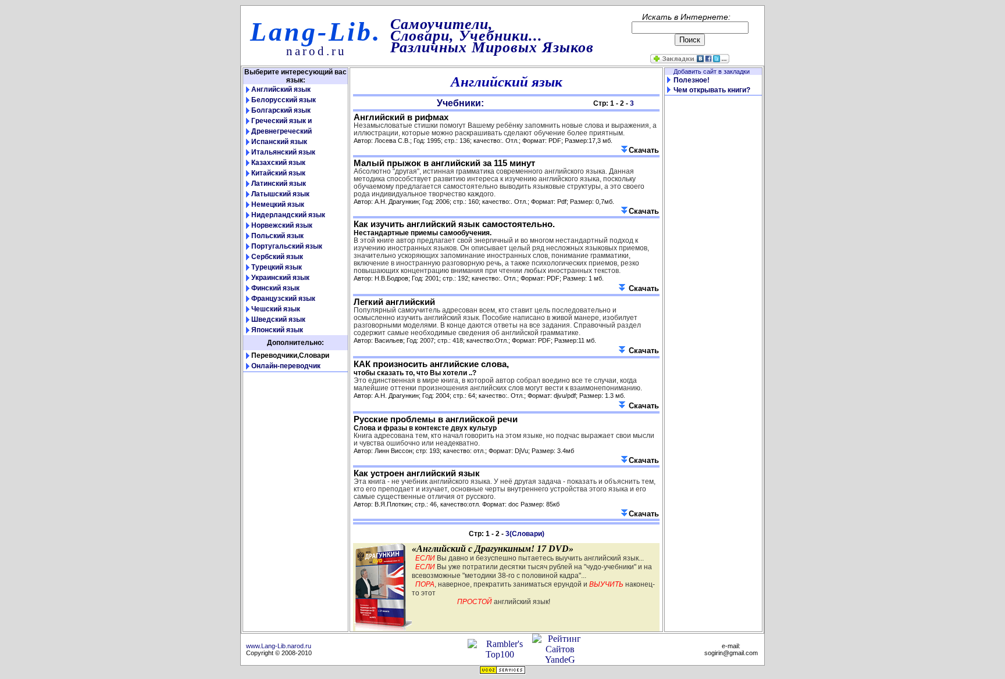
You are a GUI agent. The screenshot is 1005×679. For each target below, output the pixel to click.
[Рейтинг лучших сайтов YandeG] (559, 659)
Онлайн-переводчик (285, 366)
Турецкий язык (276, 267)
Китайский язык (278, 173)
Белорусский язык (283, 100)
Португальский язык (286, 246)
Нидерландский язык (288, 215)
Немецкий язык (277, 204)
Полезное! (691, 80)
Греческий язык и (281, 121)
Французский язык (283, 298)
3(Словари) (524, 534)
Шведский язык (278, 319)
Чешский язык (275, 309)
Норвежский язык (281, 225)
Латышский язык (280, 194)
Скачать (644, 150)
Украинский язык (280, 278)
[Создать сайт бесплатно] (502, 671)
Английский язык (281, 89)
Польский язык (277, 236)
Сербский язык (277, 257)
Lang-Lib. (316, 31)
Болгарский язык (281, 110)
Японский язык (277, 330)
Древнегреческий (281, 131)
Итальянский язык (283, 152)
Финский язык (275, 288)
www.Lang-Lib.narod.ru (278, 645)
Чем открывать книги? (711, 90)
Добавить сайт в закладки (713, 71)
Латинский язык (278, 183)
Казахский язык (278, 163)
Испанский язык (279, 142)
